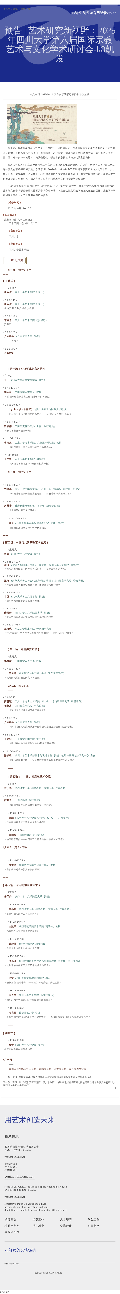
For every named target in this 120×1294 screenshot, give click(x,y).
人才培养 (66, 1219)
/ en (113, 13)
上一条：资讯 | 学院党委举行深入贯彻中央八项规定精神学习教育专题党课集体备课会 (47, 1077)
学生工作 (94, 1219)
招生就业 (38, 1225)
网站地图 (4, 1292)
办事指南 (94, 1225)
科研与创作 (12, 1225)
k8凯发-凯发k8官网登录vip (16, 9)
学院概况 (10, 1219)
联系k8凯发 (12, 1232)
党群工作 (38, 1219)
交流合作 (66, 1225)
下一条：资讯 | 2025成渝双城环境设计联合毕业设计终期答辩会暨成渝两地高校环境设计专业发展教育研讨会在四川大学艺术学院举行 (59, 1084)
